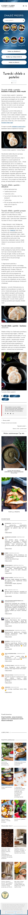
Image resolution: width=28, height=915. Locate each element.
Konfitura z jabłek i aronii (20, 820)
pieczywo (5, 399)
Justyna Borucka (9, 630)
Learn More (10, 912)
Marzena (7, 641)
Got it (19, 912)
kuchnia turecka (15, 396)
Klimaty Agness (9, 577)
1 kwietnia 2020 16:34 (14, 553)
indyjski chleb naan (7, 122)
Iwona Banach (9, 565)
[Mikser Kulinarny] (5, 898)
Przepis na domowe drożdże (9, 423)
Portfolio (22, 1)
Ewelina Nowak (9, 675)
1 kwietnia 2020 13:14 (17, 523)
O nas (4, 1)
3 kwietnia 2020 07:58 (19, 675)
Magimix (12, 230)
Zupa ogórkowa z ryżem (6, 787)
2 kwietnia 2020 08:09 (20, 630)
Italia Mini (7, 618)
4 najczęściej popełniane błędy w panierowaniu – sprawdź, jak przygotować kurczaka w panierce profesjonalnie (19, 792)
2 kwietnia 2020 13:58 (15, 641)
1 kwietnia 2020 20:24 (14, 601)
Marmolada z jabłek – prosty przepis (5, 821)
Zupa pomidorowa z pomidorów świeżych (20, 763)
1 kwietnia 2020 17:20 (18, 577)
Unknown (7, 687)
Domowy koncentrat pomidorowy (5, 763)
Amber (6, 553)
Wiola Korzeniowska (10, 653)
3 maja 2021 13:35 (14, 687)
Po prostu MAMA (9, 665)
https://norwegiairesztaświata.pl (14, 600)
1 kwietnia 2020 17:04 (18, 565)
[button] (20, 5)
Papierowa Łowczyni (10, 537)
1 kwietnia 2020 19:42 (13, 589)
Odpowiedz (8, 532)
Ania (6, 589)
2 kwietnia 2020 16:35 (19, 665)
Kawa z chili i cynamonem (20, 428)
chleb (6, 396)
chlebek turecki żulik (18, 126)
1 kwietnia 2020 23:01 (15, 618)
